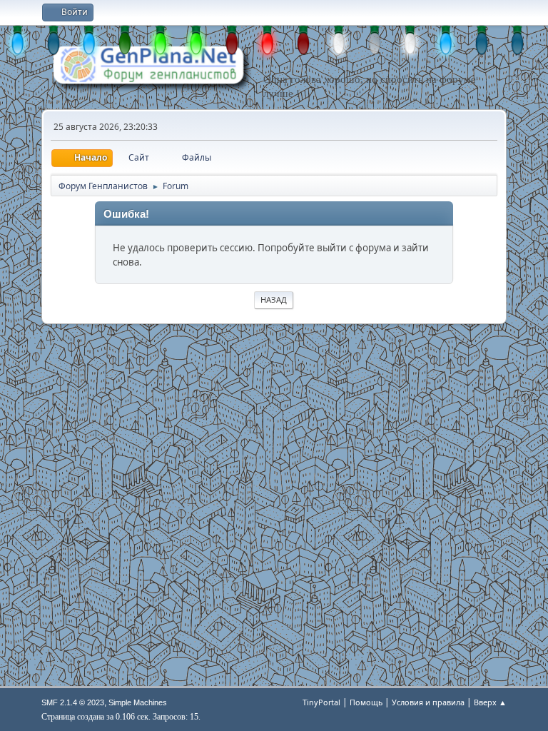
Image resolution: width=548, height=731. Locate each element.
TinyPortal (321, 702)
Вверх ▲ (490, 702)
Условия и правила (428, 702)
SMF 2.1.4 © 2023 (72, 702)
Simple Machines (137, 702)
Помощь (366, 702)
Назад (273, 299)
